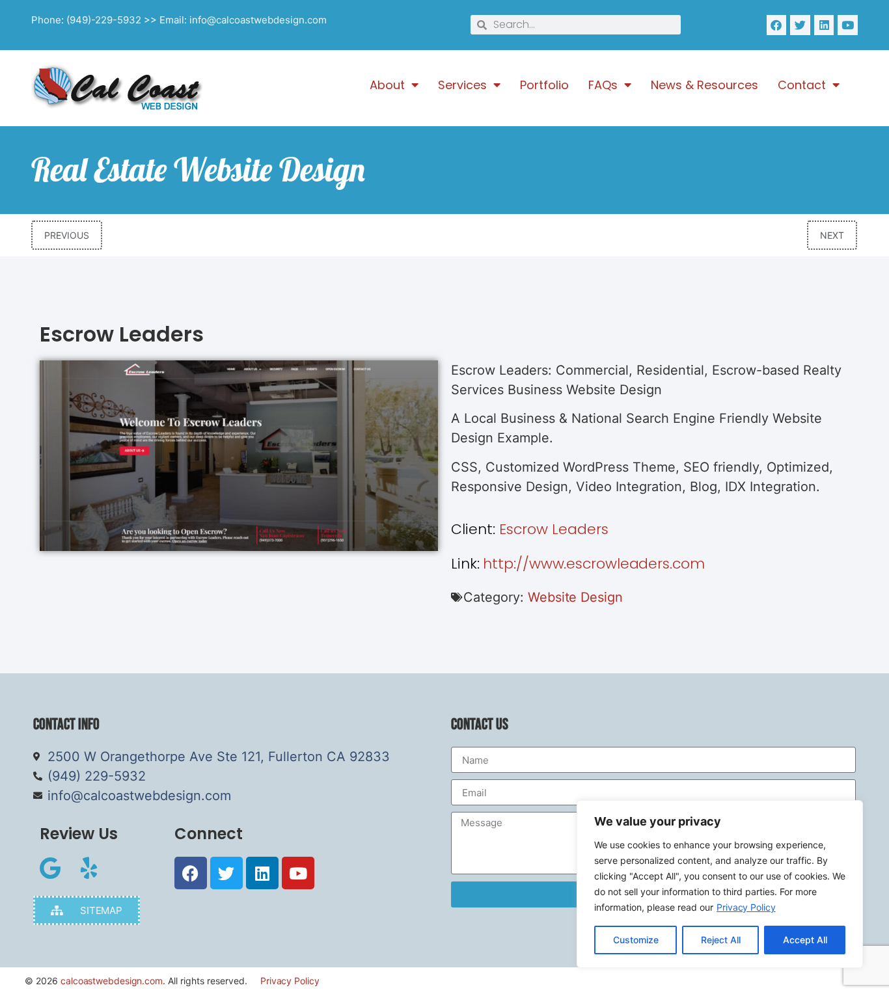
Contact (802, 85)
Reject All (721, 939)
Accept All (805, 939)
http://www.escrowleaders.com (578, 564)
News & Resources (704, 85)
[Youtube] (848, 25)
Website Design (575, 597)
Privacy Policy (746, 907)
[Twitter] (800, 25)
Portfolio (544, 85)
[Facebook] (777, 25)
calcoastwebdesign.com (112, 980)
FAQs (603, 85)
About (387, 85)
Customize (636, 939)
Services (462, 85)
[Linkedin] (824, 25)
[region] (720, 884)
